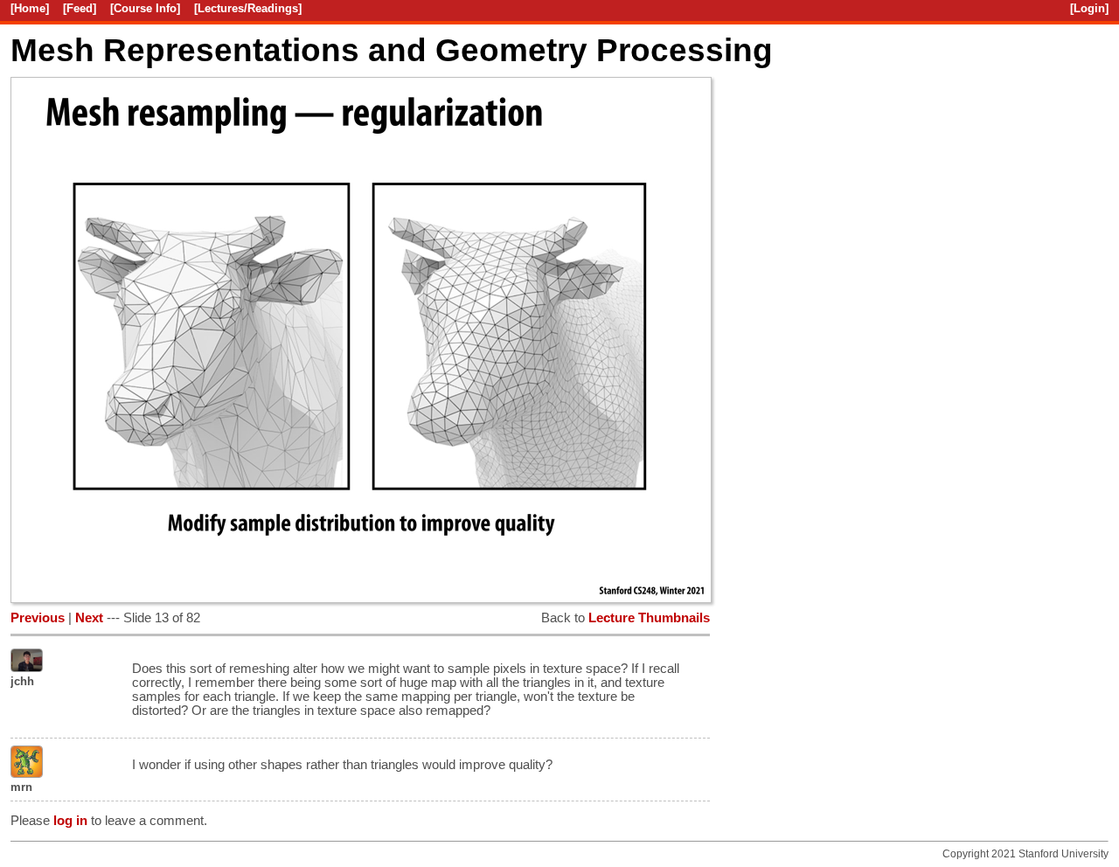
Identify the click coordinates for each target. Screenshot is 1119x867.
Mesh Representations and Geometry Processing (391, 49)
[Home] (29, 8)
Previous (37, 618)
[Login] (1089, 8)
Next (89, 618)
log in (70, 821)
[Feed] (79, 8)
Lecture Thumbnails (649, 618)
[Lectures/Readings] (248, 8)
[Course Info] (145, 8)
